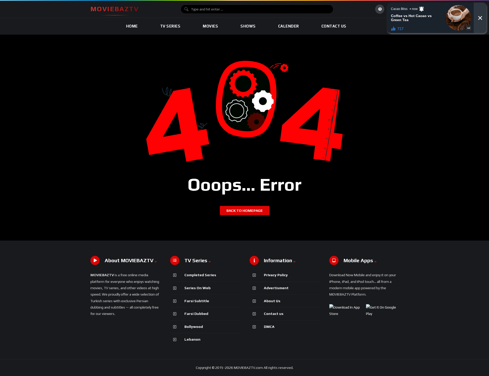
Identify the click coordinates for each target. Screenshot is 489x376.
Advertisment (276, 288)
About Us (272, 301)
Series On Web (197, 288)
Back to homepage (244, 210)
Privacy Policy (276, 275)
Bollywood (193, 327)
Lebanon (192, 339)
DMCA (269, 327)
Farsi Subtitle (196, 301)
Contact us (273, 314)
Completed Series (200, 275)
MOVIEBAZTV (114, 9)
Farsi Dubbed (196, 314)
